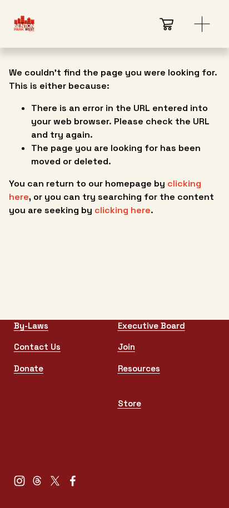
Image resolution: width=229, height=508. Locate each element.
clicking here (122, 210)
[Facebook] (72, 480)
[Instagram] (19, 480)
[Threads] (37, 480)
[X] (55, 480)
